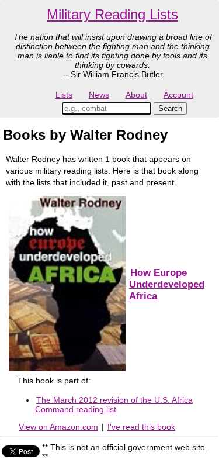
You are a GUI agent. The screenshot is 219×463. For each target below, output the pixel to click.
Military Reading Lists (112, 14)
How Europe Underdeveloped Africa (166, 284)
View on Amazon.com (58, 426)
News (99, 94)
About (136, 94)
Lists (63, 94)
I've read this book (141, 426)
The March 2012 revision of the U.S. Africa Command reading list (114, 404)
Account (178, 94)
